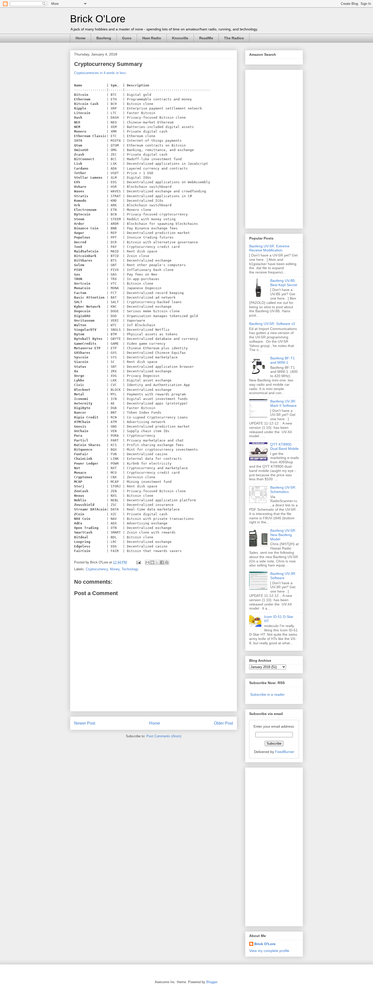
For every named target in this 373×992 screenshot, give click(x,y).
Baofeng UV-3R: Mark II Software (283, 403)
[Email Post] (138, 562)
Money (115, 569)
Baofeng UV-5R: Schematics (283, 489)
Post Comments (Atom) (163, 736)
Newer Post (84, 723)
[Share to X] (157, 562)
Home (81, 38)
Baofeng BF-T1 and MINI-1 (282, 360)
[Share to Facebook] (161, 562)
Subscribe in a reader (267, 694)
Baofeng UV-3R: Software (283, 576)
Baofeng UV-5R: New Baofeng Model (283, 534)
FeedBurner (284, 752)
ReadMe (206, 38)
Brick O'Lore (97, 18)
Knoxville (180, 38)
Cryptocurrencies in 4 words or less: (100, 73)
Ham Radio (151, 38)
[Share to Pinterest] (166, 562)
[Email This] (147, 562)
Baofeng (103, 38)
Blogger (211, 982)
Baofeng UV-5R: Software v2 (272, 324)
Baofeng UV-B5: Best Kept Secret (283, 283)
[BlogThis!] (152, 562)
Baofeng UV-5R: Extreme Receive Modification (269, 248)
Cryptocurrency (97, 569)
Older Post (223, 723)
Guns (126, 38)
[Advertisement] (269, 148)
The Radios (234, 38)
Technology (130, 569)
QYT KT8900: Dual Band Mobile (284, 446)
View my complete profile (269, 951)
